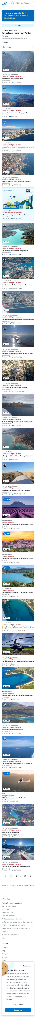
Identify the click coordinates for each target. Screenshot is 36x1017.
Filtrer (19, 25)
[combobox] (22, 3)
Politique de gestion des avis (12, 919)
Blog (3, 951)
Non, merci (27, 966)
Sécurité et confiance (9, 906)
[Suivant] (31, 876)
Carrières (5, 957)
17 (25, 876)
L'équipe (4, 954)
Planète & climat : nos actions (12, 903)
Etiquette (5, 932)
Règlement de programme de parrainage (16, 928)
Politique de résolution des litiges (13, 925)
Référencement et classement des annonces (17, 922)
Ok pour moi (18, 1010)
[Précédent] (5, 876)
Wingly (4, 885)
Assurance (5, 909)
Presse (4, 960)
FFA (3, 938)
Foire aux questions (8, 916)
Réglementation (7, 912)
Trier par (5, 42)
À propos (5, 948)
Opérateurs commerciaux (10, 935)
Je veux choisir (18, 1004)
